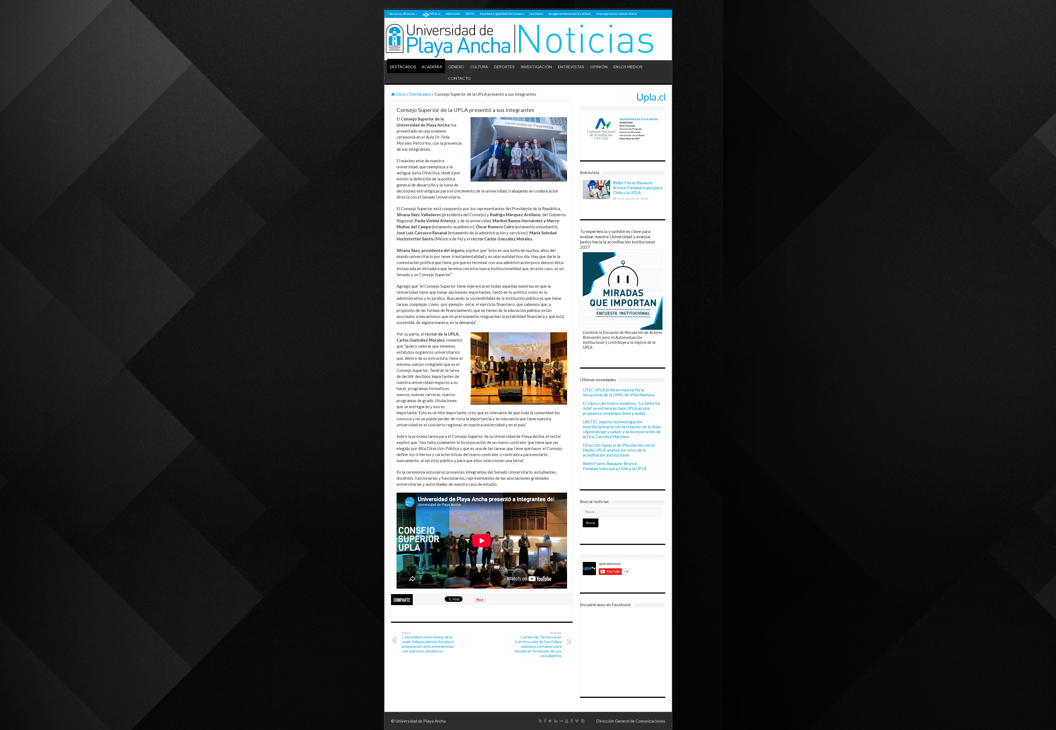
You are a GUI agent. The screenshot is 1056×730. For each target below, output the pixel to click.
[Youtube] (567, 721)
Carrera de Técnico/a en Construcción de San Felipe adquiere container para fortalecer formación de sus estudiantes (538, 644)
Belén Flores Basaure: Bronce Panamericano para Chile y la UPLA (637, 187)
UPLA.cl (434, 14)
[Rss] (540, 721)
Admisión (453, 14)
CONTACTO (459, 78)
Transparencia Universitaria (616, 14)
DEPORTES (504, 66)
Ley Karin (536, 14)
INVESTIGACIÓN (536, 66)
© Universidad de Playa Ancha (418, 720)
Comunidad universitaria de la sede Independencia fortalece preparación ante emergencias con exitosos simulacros (428, 642)
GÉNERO (456, 66)
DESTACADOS (403, 66)
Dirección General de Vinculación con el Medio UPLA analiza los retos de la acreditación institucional (619, 450)
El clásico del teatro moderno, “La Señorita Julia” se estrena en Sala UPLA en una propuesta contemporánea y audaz (621, 408)
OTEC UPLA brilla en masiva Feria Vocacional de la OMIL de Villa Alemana (618, 392)
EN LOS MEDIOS (628, 66)
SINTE (470, 14)
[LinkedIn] (556, 721)
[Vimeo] (576, 721)
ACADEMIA (432, 66)
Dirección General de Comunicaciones (630, 720)
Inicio (400, 94)
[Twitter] (550, 721)
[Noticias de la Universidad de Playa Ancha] (528, 39)
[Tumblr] (571, 721)
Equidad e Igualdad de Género (502, 14)
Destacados (420, 94)
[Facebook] (545, 721)
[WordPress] (582, 721)
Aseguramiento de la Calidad (570, 14)
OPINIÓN (598, 66)
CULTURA (479, 66)
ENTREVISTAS (571, 66)
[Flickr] (561, 721)
